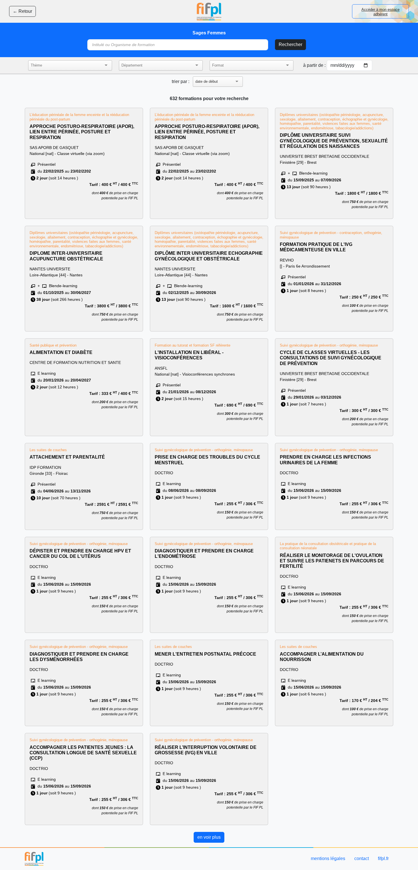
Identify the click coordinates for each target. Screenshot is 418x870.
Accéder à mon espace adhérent (380, 11)
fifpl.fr (383, 858)
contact (361, 858)
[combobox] (65, 65)
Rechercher (290, 44)
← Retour (22, 11)
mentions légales (328, 858)
